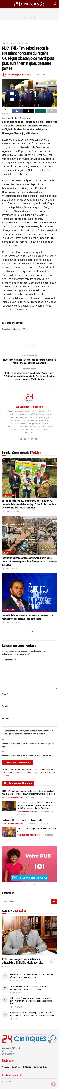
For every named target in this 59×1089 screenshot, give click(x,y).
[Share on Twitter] (28, 111)
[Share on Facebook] (17, 111)
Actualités (14, 43)
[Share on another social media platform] (52, 111)
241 (17, 568)
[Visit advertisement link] (29, 864)
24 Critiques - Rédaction (21, 75)
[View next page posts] (32, 631)
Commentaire (9, 659)
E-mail (6, 706)
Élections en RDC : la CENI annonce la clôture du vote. (22, 820)
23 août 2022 (40, 75)
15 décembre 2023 (47, 835)
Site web (5, 718)
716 (46, 823)
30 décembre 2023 (31, 797)
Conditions (16, 1067)
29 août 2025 (8, 622)
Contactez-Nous (40, 1067)
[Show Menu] (3, 4)
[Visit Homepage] (29, 4)
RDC (25, 329)
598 (24, 815)
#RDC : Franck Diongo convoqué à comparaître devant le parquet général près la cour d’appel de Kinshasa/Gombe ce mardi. (32, 1001)
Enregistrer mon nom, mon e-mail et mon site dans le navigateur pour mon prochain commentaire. (29, 732)
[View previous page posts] (27, 631)
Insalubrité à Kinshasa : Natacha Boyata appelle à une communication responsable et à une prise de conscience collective (29, 561)
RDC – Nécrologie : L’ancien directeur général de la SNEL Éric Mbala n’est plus (22, 961)
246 (17, 622)
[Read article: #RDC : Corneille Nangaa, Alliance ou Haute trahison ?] (9, 832)
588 (46, 797)
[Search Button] (55, 4)
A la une (16, 329)
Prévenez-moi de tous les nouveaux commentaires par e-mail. (28, 745)
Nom (5, 694)
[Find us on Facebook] (2, 1081)
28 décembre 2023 (47, 812)
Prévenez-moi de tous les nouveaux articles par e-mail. (27, 755)
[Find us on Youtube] (10, 1081)
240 (17, 511)
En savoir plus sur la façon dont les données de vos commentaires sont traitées (28, 772)
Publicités (27, 1067)
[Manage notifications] (53, 1084)
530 (24, 838)
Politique (24, 43)
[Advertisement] (29, 11)
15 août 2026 (8, 511)
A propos (5, 1067)
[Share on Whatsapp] (40, 111)
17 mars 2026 (8, 568)
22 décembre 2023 (31, 823)
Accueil (5, 43)
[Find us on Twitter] (6, 1081)
